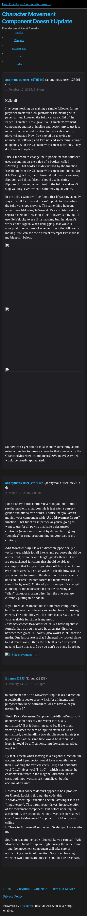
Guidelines (41, 888)
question (19, 32)
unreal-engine (19, 48)
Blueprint (19, 40)
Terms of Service (63, 888)
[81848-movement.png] (21, 654)
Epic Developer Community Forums (26, 4)
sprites (19, 56)
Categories (23, 888)
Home (7, 888)
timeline (19, 64)
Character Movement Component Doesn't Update (37, 18)
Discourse (27, 905)
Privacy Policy (13, 896)
